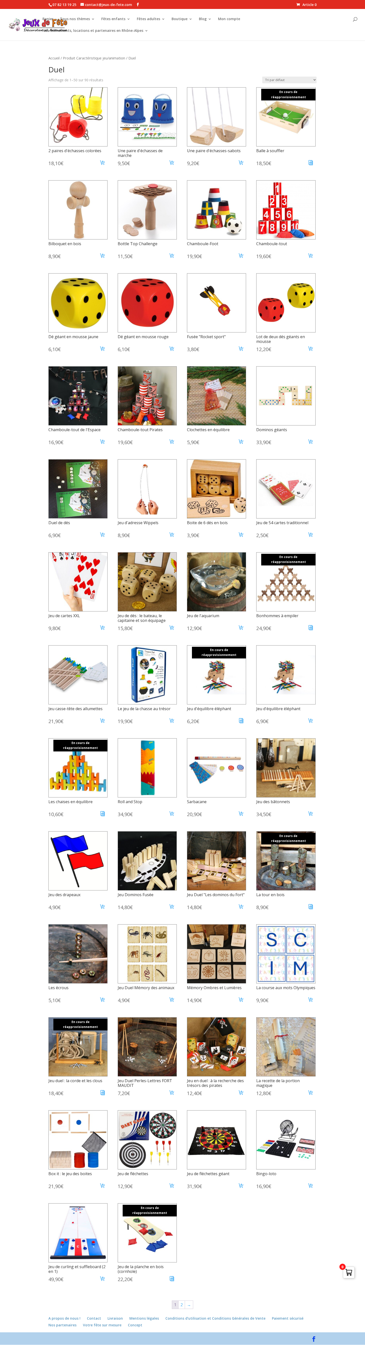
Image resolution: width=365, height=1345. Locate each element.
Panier (47, 19)
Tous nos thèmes (75, 19)
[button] (103, 163)
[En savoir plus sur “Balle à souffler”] (311, 163)
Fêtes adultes (148, 19)
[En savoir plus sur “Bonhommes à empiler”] (311, 628)
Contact (94, 1318)
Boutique (179, 19)
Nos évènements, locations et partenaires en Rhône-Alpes (92, 31)
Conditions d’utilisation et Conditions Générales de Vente (215, 1318)
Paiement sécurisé (287, 1318)
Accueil (54, 57)
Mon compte (229, 19)
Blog (203, 19)
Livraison (115, 1318)
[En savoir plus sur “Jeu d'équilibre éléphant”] (241, 721)
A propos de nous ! (64, 1318)
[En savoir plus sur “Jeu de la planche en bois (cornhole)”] (172, 1279)
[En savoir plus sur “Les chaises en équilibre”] (103, 814)
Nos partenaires (62, 1325)
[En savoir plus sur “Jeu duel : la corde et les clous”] (103, 1093)
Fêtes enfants (113, 19)
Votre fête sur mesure (102, 1325)
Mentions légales (144, 1318)
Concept (135, 1325)
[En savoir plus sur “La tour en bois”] (311, 907)
